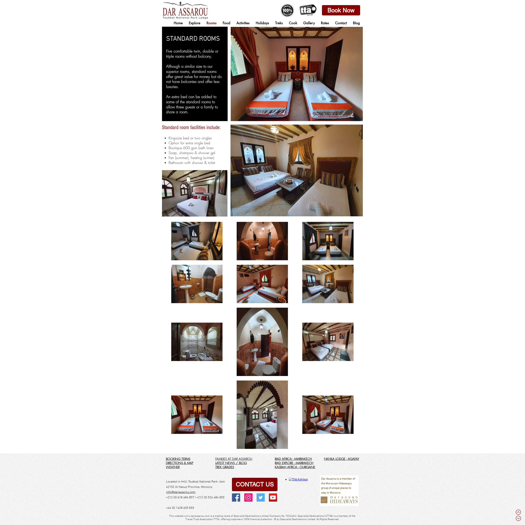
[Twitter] (261, 497)
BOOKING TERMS (178, 459)
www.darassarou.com (197, 516)
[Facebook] (236, 497)
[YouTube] (273, 497)
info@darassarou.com (180, 492)
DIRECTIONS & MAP (179, 463)
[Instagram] (248, 497)
